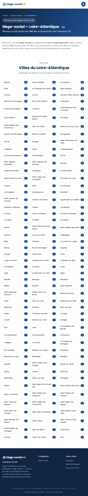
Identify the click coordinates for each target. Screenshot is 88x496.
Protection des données (52, 489)
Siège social (43, 460)
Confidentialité (36, 489)
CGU (28, 489)
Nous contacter (72, 468)
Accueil (5, 15)
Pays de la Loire (16, 15)
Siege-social (16, 4)
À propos (70, 460)
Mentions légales (73, 464)
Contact (73, 489)
